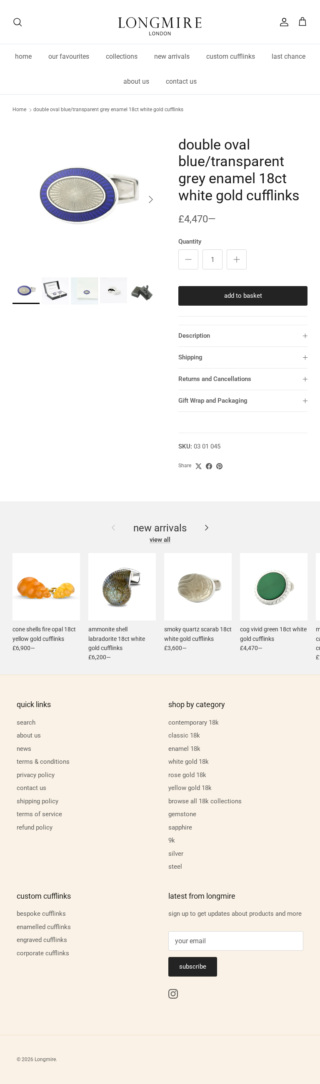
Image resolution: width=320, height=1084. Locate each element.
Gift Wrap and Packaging (213, 400)
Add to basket (243, 295)
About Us (29, 735)
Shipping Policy (37, 801)
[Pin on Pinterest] (219, 466)
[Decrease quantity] (188, 259)
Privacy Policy (36, 775)
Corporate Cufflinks (43, 953)
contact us (181, 81)
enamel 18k (184, 749)
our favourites (68, 56)
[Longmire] (160, 21)
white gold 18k (188, 761)
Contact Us (31, 788)
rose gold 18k (187, 775)
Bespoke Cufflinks (41, 913)
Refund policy (34, 827)
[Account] (282, 22)
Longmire (45, 1059)
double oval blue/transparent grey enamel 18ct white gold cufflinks (108, 110)
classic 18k (184, 735)
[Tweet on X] (198, 466)
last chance (288, 56)
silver (175, 853)
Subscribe (192, 966)
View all (160, 539)
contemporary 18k (193, 722)
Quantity (189, 241)
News (24, 749)
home (23, 56)
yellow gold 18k (190, 788)
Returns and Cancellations (214, 379)
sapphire (180, 827)
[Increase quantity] (237, 259)
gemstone (182, 814)
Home (19, 110)
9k (171, 840)
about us (136, 81)
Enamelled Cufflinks (44, 927)
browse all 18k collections (205, 801)
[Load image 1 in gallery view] (86, 195)
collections (122, 56)
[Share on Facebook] (209, 466)
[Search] (17, 22)
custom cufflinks (230, 56)
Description (194, 335)
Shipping (190, 357)
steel (175, 866)
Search (26, 722)
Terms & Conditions (43, 761)
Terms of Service (39, 814)
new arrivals (172, 56)
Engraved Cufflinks (42, 940)
